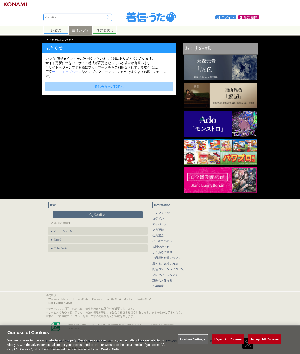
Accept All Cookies (265, 339)
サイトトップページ (67, 72)
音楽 (58, 30)
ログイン (158, 218)
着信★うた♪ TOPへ (109, 86)
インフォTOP (161, 213)
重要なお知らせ (162, 280)
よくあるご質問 (162, 252)
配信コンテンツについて (168, 269)
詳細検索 (99, 215)
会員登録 (158, 229)
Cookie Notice (111, 349)
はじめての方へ (162, 241)
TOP (47, 39)
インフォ (82, 30)
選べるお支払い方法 (165, 263)
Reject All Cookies (227, 339)
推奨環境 (158, 286)
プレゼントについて (165, 274)
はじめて (107, 30)
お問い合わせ (161, 246)
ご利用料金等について (166, 258)
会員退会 (158, 235)
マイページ (159, 224)
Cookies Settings (192, 339)
